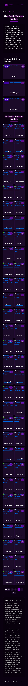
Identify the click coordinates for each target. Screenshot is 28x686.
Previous (7, 589)
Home (4, 11)
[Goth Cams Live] (14, 6)
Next (14, 592)
